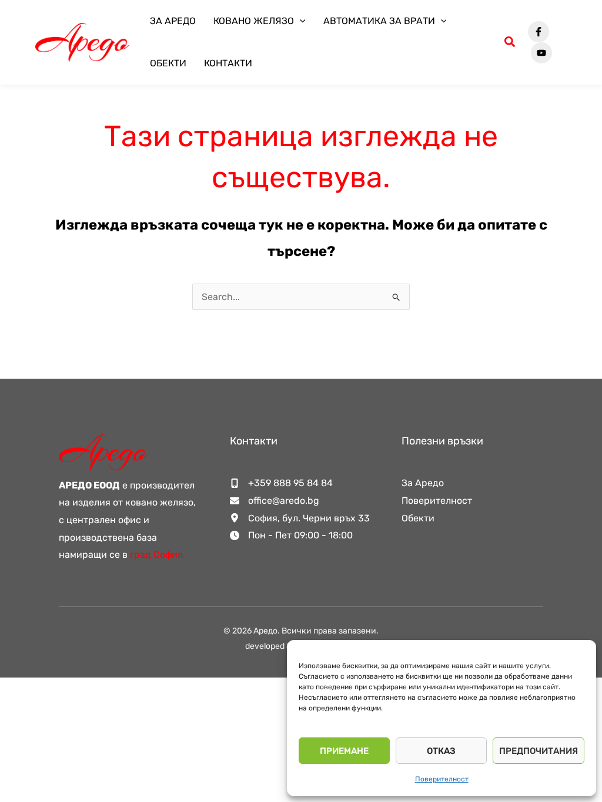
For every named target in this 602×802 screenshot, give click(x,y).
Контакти (228, 63)
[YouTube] (541, 52)
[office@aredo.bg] (274, 501)
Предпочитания (538, 751)
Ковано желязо (253, 20)
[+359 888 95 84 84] (281, 483)
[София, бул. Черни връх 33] (300, 518)
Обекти (168, 63)
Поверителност (442, 779)
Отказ (441, 751)
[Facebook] (538, 31)
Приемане (344, 751)
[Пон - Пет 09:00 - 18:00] (291, 535)
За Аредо (173, 20)
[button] (300, 21)
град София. (157, 554)
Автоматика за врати (379, 20)
